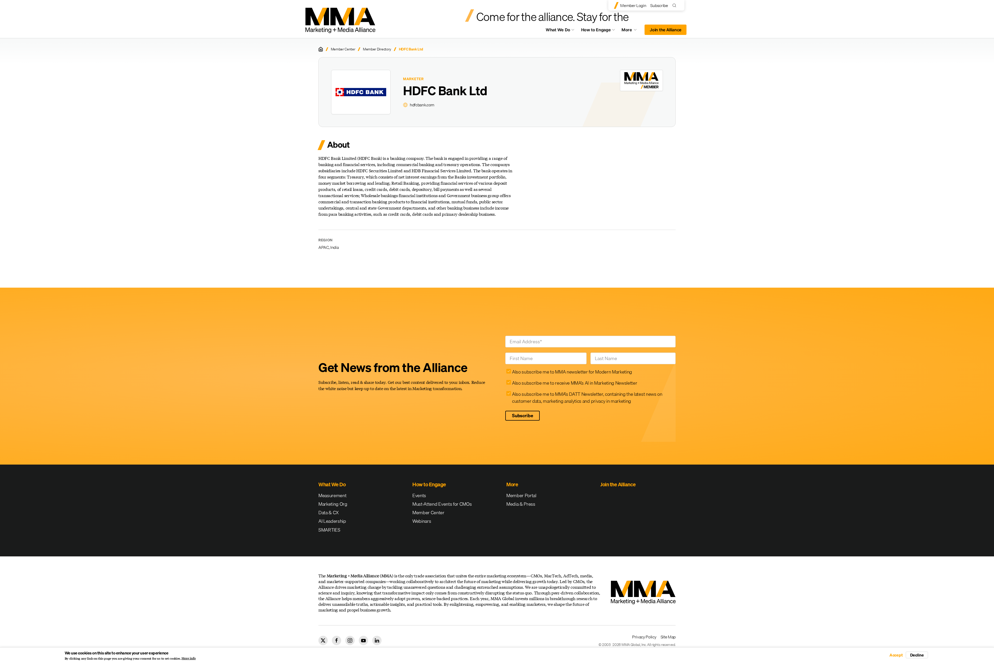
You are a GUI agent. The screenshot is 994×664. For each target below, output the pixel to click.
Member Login (633, 5)
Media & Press (520, 504)
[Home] (320, 49)
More (632, 31)
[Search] (675, 5)
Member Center (343, 49)
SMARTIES (329, 530)
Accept (896, 655)
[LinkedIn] (377, 640)
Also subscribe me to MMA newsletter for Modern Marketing (572, 372)
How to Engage (596, 29)
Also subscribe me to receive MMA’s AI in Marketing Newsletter (574, 383)
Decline (917, 655)
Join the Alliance (665, 29)
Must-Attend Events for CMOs (442, 504)
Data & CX (328, 512)
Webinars (421, 521)
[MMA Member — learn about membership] (641, 80)
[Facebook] (336, 640)
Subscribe (659, 5)
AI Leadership (332, 521)
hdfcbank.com (422, 105)
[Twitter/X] (323, 640)
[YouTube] (363, 640)
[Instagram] (350, 640)
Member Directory (377, 49)
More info (188, 658)
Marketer (413, 79)
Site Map (668, 636)
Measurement (332, 495)
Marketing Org (332, 504)
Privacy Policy (644, 636)
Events (419, 495)
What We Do (558, 29)
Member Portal (521, 495)
